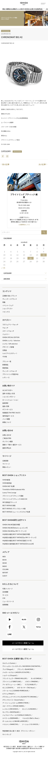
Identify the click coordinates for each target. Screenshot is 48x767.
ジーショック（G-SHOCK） (30, 724)
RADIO (4, 566)
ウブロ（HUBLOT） (30, 684)
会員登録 (5, 461)
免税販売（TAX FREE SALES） (11, 413)
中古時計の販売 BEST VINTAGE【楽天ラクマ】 (16, 540)
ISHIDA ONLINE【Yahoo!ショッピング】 (15, 528)
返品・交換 (5, 406)
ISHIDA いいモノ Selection (11, 340)
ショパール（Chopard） (9, 675)
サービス (5, 595)
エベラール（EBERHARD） (10, 718)
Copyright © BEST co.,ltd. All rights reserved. (24, 751)
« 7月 (3, 268)
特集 (3, 302)
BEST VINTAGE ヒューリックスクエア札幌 (16, 512)
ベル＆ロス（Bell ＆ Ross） (30, 718)
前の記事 (5, 164)
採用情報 (5, 605)
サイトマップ (6, 734)
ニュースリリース (8, 601)
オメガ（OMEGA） (36, 678)
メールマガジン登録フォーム (23, 643)
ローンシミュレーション (10, 400)
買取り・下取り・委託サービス (11, 445)
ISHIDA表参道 (6, 483)
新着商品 (5, 365)
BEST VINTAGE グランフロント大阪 (14, 508)
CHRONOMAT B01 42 (11, 37)
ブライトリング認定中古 (10, 374)
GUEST (4, 576)
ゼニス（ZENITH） (7, 688)
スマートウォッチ (8, 331)
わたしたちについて (10, 584)
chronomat (5, 31)
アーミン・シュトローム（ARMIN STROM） (15, 703)
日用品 (4, 350)
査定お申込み (6, 448)
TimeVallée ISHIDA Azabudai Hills (13, 489)
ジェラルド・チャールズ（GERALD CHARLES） (16, 715)
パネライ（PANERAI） (31, 681)
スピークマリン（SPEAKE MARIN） (13, 706)
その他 (4, 356)
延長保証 (5, 403)
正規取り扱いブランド (9, 296)
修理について (6, 422)
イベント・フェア (7, 305)
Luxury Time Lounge (9, 492)
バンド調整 (6, 419)
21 (31, 258)
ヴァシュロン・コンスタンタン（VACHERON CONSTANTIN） (21, 666)
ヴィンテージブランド (9, 299)
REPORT (5, 572)
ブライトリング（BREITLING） (11, 681)
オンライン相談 (7, 441)
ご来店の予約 (6, 438)
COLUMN (5, 569)
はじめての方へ (7, 390)
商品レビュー (6, 467)
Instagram (7, 156)
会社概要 (5, 592)
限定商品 (5, 368)
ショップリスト (7, 308)
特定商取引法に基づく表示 (11, 731)
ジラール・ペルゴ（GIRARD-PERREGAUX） (15, 691)
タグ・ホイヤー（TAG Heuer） (26, 688)
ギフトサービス (7, 409)
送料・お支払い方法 (8, 393)
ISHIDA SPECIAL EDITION (10, 337)
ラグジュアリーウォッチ (10, 324)
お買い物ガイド (8, 385)
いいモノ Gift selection (10, 344)
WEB (3, 556)
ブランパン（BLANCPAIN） (25, 669)
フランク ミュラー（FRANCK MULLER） (14, 678)
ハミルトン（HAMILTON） (10, 724)
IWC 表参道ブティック (9, 502)
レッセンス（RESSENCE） (10, 709)
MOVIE (4, 563)
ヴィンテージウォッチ (9, 371)
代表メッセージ (7, 589)
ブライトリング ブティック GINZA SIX (14, 499)
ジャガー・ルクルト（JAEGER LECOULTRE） (16, 672)
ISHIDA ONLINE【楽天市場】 (11, 524)
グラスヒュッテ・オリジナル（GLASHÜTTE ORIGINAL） (19, 697)
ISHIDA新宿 (6, 480)
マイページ (6, 456)
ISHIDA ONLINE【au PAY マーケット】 (14, 531)
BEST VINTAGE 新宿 (8, 505)
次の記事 (42, 164)
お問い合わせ (6, 435)
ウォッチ (5, 328)
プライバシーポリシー (28, 731)
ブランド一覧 (6, 361)
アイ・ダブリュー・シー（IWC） (11, 684)
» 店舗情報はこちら (24, 225)
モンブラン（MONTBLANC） (11, 712)
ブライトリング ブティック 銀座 (12, 496)
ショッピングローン (8, 397)
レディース (5, 377)
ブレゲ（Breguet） (7, 669)
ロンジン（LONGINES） (29, 709)
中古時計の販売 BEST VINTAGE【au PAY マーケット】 (19, 537)
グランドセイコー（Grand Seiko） (13, 700)
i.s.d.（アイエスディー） (9, 353)
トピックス (6, 312)
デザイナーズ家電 (8, 347)
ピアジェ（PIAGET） (8, 694)
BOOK (4, 560)
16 (44, 255)
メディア (5, 552)
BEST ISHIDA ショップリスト (14, 475)
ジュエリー (6, 334)
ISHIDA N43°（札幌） (8, 486)
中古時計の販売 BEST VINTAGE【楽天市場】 (16, 534)
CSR (3, 598)
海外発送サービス (8, 416)
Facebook (2, 156)
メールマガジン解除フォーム (23, 649)
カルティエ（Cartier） (9, 663)
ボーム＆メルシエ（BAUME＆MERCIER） (15, 721)
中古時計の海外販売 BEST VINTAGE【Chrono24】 (18, 544)
